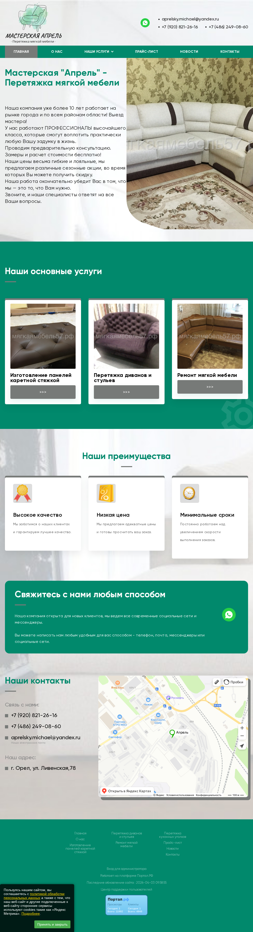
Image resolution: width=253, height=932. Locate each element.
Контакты (229, 52)
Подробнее (30, 913)
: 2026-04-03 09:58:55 (151, 882)
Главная (21, 52)
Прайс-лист (146, 52)
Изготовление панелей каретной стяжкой (80, 849)
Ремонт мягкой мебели (127, 844)
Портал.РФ (145, 876)
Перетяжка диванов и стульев (126, 835)
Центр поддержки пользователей (126, 889)
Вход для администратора (127, 869)
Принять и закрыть (52, 924)
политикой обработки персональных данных (34, 896)
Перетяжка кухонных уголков (172, 835)
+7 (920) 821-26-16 (180, 26)
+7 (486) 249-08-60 (228, 26)
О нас (57, 52)
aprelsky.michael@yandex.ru (190, 18)
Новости (189, 52)
